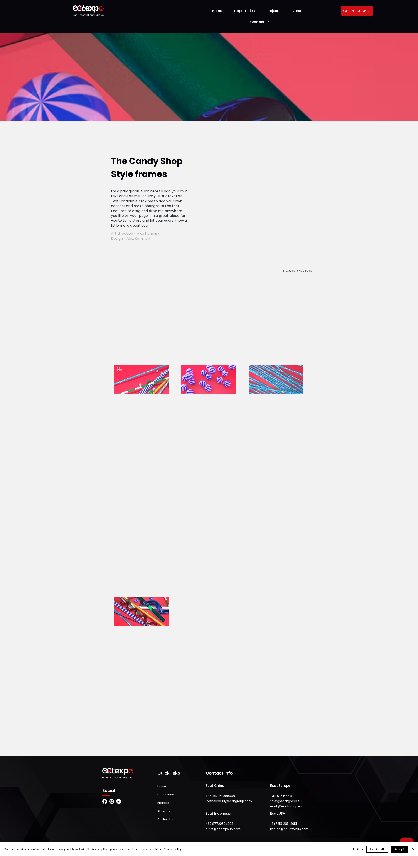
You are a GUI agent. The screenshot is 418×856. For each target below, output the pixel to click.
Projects (163, 803)
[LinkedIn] (118, 801)
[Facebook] (104, 801)
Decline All (377, 849)
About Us (163, 811)
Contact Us (165, 819)
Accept (399, 849)
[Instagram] (111, 801)
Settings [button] (357, 849)
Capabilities (165, 794)
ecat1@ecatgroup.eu (286, 806)
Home (161, 786)
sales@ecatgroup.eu (286, 801)
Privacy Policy (172, 849)
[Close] (412, 849)
